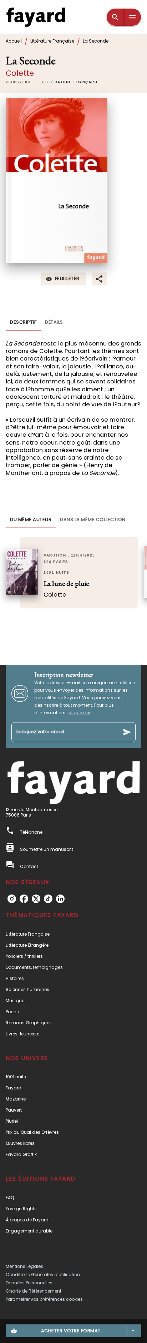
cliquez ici (79, 713)
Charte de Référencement (33, 1291)
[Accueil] (36, 17)
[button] (70, 82)
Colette (20, 73)
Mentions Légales (24, 1266)
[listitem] (12, 899)
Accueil (14, 41)
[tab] (23, 322)
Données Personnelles (29, 1283)
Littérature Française (52, 41)
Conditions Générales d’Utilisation (43, 1274)
